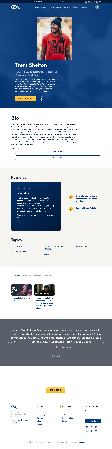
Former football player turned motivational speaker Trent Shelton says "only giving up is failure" (44, 303)
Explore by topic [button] (40, 7)
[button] (8, 341)
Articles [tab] (27, 275)
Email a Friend (57, 158)
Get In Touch (55, 386)
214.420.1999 (16, 419)
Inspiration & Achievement (53, 246)
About (75, 7)
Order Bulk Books (68, 414)
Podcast (40, 420)
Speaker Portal (77, 2)
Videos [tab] (16, 275)
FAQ (63, 411)
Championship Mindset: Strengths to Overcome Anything (86, 199)
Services (67, 7)
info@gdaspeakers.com (19, 416)
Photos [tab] (48, 275)
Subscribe (93, 417)
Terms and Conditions (68, 438)
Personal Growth (80, 246)
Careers (65, 408)
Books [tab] (37, 275)
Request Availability (26, 98)
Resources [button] (84, 7)
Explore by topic (43, 411)
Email (86, 407)
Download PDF (58, 152)
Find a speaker (56, 7)
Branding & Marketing (21, 251)
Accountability (18, 246)
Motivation (47, 254)
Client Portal (65, 2)
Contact (64, 417)
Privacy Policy (82, 438)
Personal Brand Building (86, 208)
